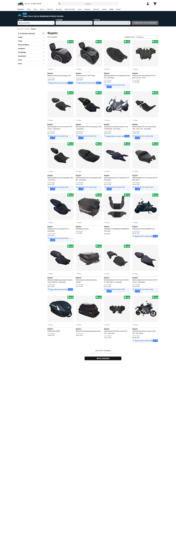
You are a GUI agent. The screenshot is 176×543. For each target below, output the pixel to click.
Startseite (20, 29)
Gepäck (104, 9)
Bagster (50, 73)
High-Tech (50, 9)
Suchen (88, 3)
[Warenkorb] (155, 4)
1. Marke (20, 20)
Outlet (111, 9)
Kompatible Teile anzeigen (145, 23)
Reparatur (96, 9)
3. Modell (97, 20)
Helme (29, 9)
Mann (35, 9)
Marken (118, 9)
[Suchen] (59, 4)
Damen (42, 9)
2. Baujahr (59, 20)
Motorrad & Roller (70, 9)
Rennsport (59, 9)
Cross (79, 9)
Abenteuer (87, 9)
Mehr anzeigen (103, 358)
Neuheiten (21, 9)
